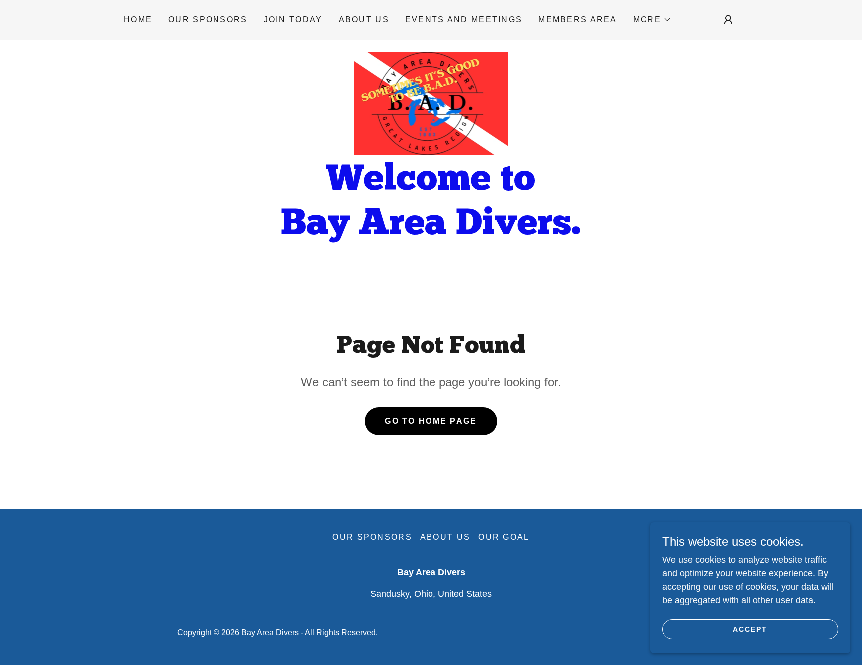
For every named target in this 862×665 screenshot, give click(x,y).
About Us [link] (364, 19)
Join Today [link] (293, 19)
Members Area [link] (577, 19)
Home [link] (138, 19)
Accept (750, 629)
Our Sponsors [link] (207, 19)
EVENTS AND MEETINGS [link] (463, 19)
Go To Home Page (431, 421)
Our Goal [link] (503, 537)
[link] (431, 103)
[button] (652, 20)
